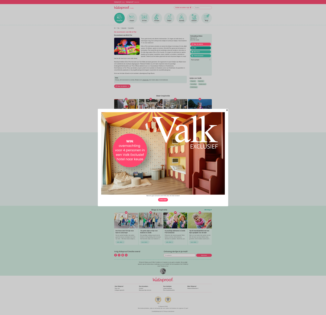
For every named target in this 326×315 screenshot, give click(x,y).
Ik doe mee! (163, 199)
